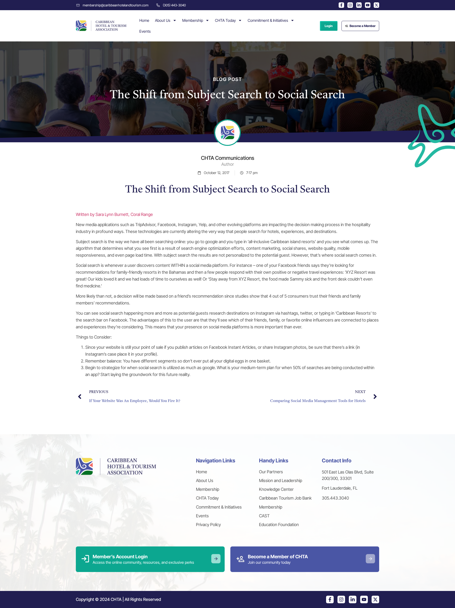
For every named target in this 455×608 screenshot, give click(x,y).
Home (144, 20)
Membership (192, 20)
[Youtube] (367, 5)
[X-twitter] (376, 5)
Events (145, 31)
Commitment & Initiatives (268, 20)
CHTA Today (225, 20)
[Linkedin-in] (359, 5)
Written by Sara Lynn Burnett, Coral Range (114, 214)
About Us (162, 20)
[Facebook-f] (341, 5)
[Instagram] (350, 5)
